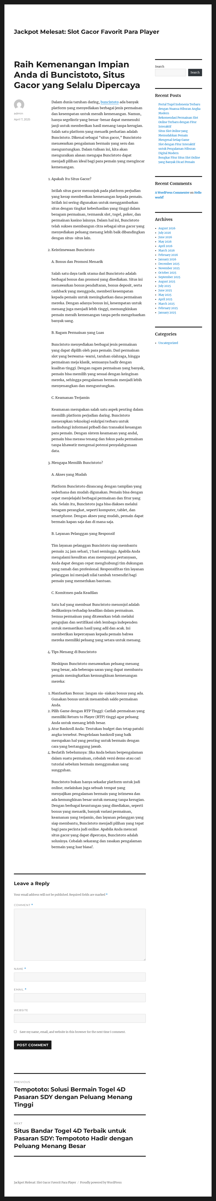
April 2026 (165, 246)
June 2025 (165, 290)
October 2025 (167, 272)
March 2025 (166, 304)
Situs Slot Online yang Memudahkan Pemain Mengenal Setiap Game (173, 135)
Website (21, 1010)
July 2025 (164, 286)
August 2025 (166, 281)
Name (20, 969)
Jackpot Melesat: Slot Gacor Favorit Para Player (86, 31)
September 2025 (169, 277)
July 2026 (164, 233)
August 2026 (167, 228)
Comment (23, 905)
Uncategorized (168, 343)
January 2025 (167, 312)
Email (20, 989)
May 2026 (165, 241)
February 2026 (168, 255)
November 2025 (169, 268)
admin (18, 113)
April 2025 (165, 299)
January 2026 (167, 259)
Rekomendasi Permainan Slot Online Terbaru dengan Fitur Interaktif (178, 122)
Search (159, 66)
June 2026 (165, 237)
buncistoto (110, 102)
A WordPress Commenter (172, 192)
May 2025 (164, 295)
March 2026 (166, 250)
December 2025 (169, 264)
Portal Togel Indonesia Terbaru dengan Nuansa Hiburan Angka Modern (179, 109)
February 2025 (168, 308)
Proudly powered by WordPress (101, 1182)
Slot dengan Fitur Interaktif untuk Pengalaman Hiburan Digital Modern (177, 149)
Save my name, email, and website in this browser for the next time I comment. (73, 1032)
